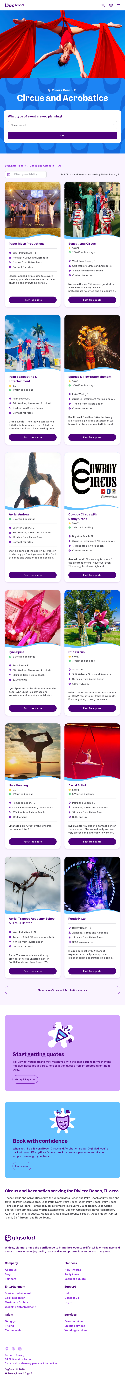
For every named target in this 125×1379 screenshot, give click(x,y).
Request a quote (75, 1278)
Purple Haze (77, 918)
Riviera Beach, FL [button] (64, 90)
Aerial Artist (77, 785)
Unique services (74, 1325)
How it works (72, 1269)
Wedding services (75, 1330)
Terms (8, 1355)
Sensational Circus (82, 243)
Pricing (9, 1325)
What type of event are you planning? (35, 116)
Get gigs (10, 1321)
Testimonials (13, 1330)
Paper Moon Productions (26, 243)
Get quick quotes (25, 1079)
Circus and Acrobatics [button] (62, 98)
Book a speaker (15, 1297)
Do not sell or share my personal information (31, 1363)
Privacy (20, 1355)
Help (67, 1293)
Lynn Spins (16, 652)
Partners (10, 1278)
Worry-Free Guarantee (46, 1152)
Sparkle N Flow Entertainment (89, 376)
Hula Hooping (18, 785)
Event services (73, 1321)
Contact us (71, 1297)
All (59, 165)
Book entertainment (18, 1293)
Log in (68, 1302)
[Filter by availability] (29, 174)
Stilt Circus (76, 652)
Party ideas (71, 1274)
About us (11, 1269)
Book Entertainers (15, 165)
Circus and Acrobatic (42, 165)
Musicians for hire (16, 1302)
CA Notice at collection (18, 1359)
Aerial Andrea (19, 514)
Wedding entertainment (20, 1307)
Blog (8, 1274)
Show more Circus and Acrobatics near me (63, 990)
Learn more (21, 1166)
